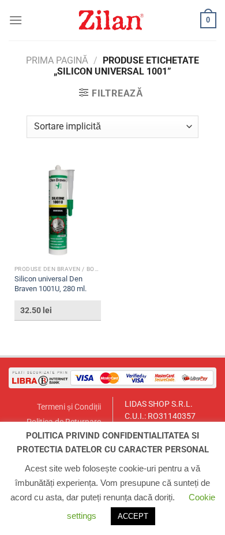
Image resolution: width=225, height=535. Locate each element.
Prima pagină (57, 60)
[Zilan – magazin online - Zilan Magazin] (111, 20)
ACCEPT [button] (133, 516)
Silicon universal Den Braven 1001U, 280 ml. (50, 283)
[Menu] (15, 20)
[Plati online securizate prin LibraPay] (112, 377)
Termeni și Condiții (69, 407)
